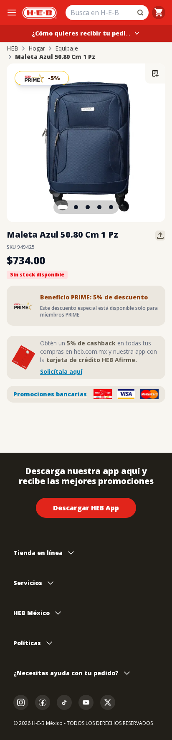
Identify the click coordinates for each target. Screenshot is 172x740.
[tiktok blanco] (64, 702)
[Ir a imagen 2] (76, 207)
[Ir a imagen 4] (99, 207)
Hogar (36, 48)
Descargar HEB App (86, 507)
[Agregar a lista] (155, 73)
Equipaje (66, 48)
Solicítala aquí (61, 371)
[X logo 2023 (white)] (107, 702)
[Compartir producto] (160, 236)
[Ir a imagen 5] (111, 207)
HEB (12, 48)
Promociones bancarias (50, 394)
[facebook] (42, 702)
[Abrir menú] (12, 13)
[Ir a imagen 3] (87, 207)
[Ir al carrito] (158, 12)
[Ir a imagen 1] (62, 207)
